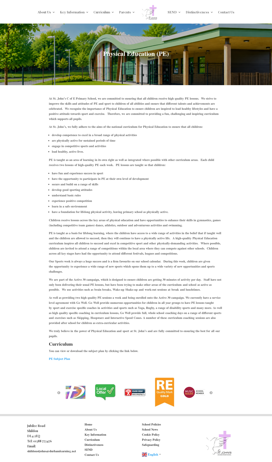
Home (88, 424)
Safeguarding (150, 444)
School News (150, 429)
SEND (172, 12)
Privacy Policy (151, 439)
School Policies (151, 424)
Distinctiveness (197, 12)
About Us (44, 12)
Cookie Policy (151, 434)
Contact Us (226, 12)
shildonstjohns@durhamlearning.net (51, 451)
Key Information (72, 12)
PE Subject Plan (59, 358)
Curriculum (102, 12)
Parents (125, 12)
